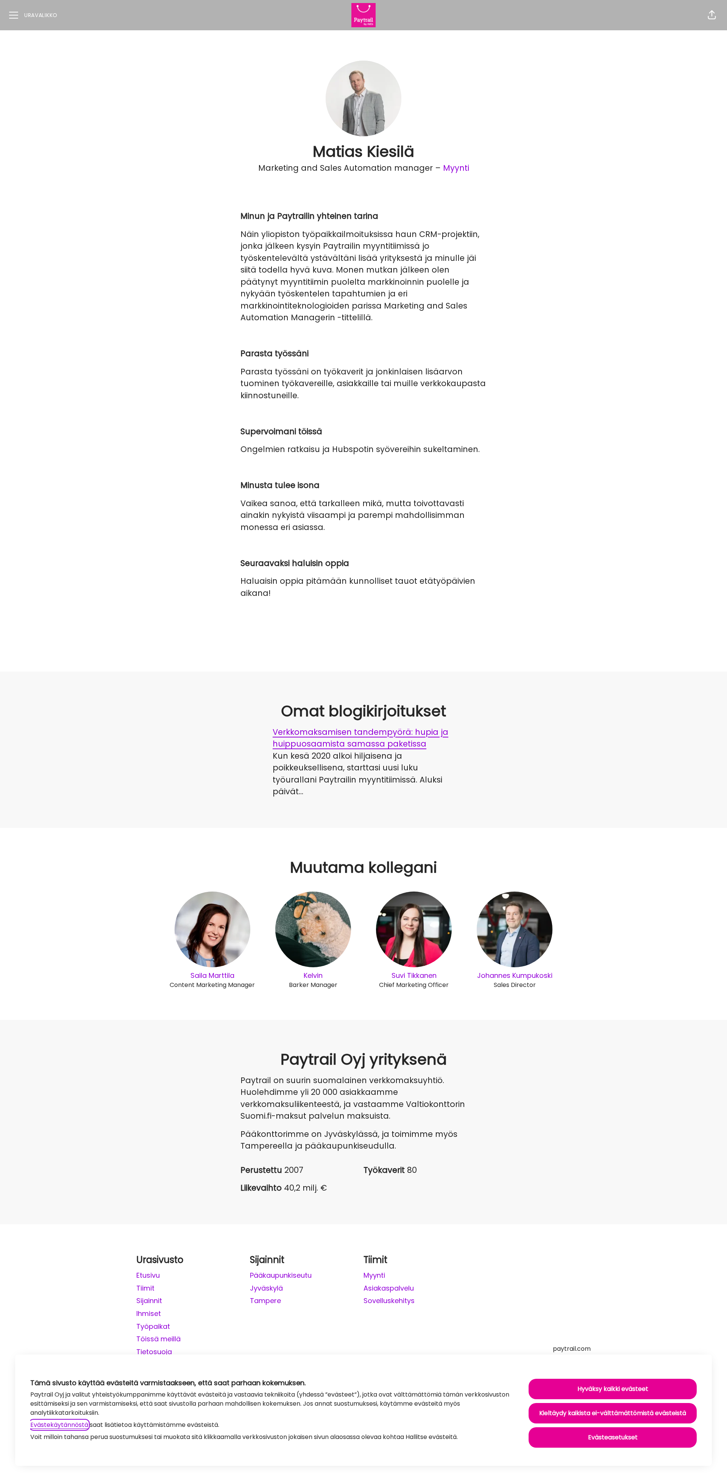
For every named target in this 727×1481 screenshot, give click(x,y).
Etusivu (148, 1275)
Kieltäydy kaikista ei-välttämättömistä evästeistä (612, 1413)
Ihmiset (148, 1313)
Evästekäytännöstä (59, 1424)
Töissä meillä (158, 1339)
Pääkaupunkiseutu (281, 1275)
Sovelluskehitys (389, 1300)
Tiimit (145, 1288)
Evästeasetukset (613, 1437)
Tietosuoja (154, 1351)
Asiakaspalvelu (389, 1288)
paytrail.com (572, 1348)
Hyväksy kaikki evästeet (612, 1388)
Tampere (265, 1300)
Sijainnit (149, 1300)
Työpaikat (153, 1326)
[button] (711, 15)
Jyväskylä (266, 1288)
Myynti (456, 167)
